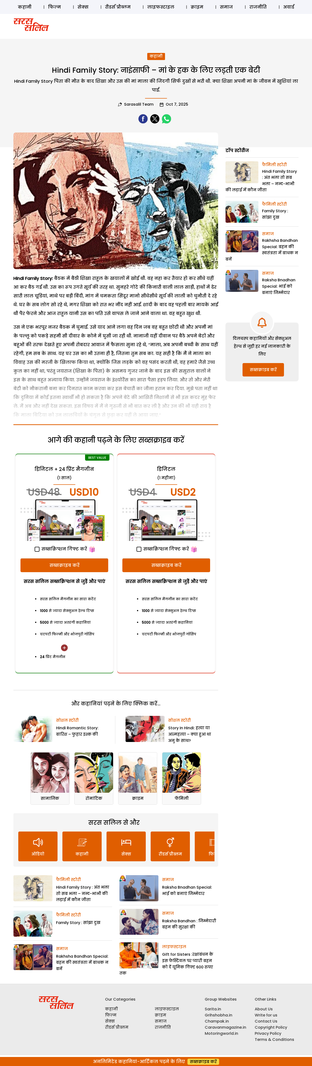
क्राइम (197, 7)
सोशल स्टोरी (67, 720)
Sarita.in (213, 1009)
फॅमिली (182, 798)
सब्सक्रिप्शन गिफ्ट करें (63, 549)
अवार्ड (288, 7)
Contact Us (266, 1021)
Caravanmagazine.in (225, 1027)
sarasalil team (139, 104)
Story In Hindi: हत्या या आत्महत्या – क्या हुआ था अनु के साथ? (189, 734)
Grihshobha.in (218, 1015)
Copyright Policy (271, 1027)
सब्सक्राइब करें (64, 565)
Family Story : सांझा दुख (78, 922)
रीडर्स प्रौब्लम (118, 7)
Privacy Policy (268, 1033)
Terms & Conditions (274, 1039)
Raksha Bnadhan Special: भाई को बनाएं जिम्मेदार (278, 286)
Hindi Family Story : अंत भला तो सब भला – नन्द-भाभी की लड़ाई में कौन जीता (82, 893)
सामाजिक (50, 798)
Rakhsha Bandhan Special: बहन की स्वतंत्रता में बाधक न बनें (82, 963)
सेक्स (83, 7)
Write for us (266, 1015)
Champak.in (217, 1021)
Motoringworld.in (221, 1033)
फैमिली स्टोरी (68, 880)
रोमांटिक (94, 798)
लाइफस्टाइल (160, 7)
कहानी (24, 7)
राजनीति (258, 7)
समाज (226, 7)
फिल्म (54, 7)
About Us (264, 1009)
